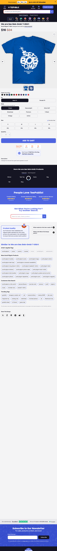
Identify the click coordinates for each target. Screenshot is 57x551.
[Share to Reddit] (19, 315)
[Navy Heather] (23, 95)
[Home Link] (13, 7)
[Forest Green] (12, 95)
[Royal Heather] (26, 95)
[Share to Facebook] (7, 315)
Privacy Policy (25, 541)
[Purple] (21, 95)
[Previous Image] (2, 62)
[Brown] (19, 95)
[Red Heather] (28, 95)
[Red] (16, 95)
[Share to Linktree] (11, 315)
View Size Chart (52, 120)
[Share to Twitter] (3, 315)
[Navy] (7, 95)
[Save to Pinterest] (15, 315)
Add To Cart (28, 140)
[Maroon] (14, 95)
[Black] (2, 95)
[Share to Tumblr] (23, 315)
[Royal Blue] (9, 95)
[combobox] (27, 11)
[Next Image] (54, 62)
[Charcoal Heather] (4, 95)
